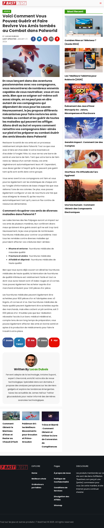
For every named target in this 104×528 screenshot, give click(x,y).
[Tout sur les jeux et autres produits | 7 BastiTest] (14, 3)
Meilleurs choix (39, 478)
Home (34, 473)
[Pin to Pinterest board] (45, 39)
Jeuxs (7, 11)
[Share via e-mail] (51, 39)
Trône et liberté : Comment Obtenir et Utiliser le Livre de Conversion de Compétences (50, 435)
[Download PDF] (57, 39)
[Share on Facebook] (33, 39)
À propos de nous (62, 473)
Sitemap (58, 505)
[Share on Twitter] (39, 39)
